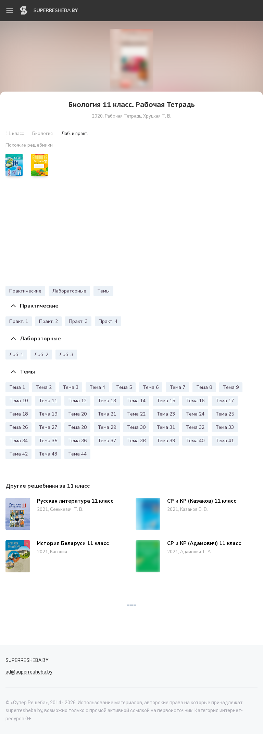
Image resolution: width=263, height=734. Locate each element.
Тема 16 (195, 400)
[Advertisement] (131, 233)
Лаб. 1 (16, 354)
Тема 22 (136, 414)
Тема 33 (224, 427)
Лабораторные (69, 291)
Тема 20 (77, 414)
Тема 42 (18, 454)
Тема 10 (18, 400)
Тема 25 (224, 414)
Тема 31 (165, 427)
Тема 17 (224, 400)
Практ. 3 (78, 321)
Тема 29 (107, 427)
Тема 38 (136, 440)
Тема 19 (48, 414)
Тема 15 (165, 400)
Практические (25, 291)
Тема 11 (48, 400)
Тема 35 (48, 440)
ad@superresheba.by (28, 672)
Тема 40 (195, 440)
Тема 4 (97, 387)
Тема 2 (44, 387)
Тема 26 (18, 427)
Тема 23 (165, 414)
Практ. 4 (108, 321)
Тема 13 (107, 400)
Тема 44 (77, 454)
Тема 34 (18, 440)
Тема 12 (77, 400)
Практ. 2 (48, 321)
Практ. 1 (18, 321)
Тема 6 (151, 387)
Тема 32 (195, 427)
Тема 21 (107, 414)
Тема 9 (231, 387)
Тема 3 (70, 387)
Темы (103, 291)
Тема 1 (17, 387)
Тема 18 (18, 414)
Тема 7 (177, 387)
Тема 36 (77, 440)
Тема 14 (136, 400)
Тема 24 (195, 414)
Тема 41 (224, 440)
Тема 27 (48, 427)
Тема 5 (124, 387)
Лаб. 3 (66, 354)
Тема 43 (48, 454)
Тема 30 (136, 427)
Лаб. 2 (41, 354)
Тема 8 (204, 387)
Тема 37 (107, 440)
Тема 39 (165, 440)
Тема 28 (77, 427)
